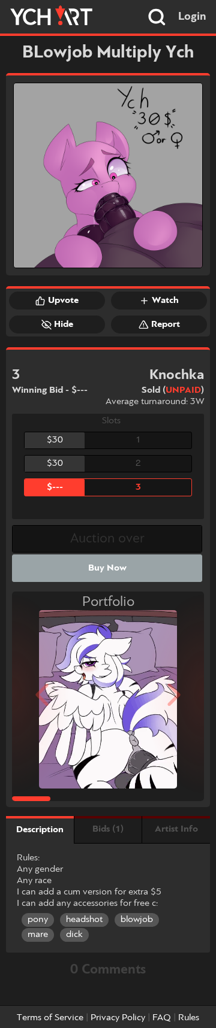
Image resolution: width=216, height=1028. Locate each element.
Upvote (63, 300)
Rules (188, 1018)
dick (74, 934)
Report (165, 324)
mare (38, 934)
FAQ (161, 1018)
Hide (63, 324)
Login (192, 17)
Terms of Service (50, 1018)
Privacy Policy (118, 1018)
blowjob (137, 919)
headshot (84, 919)
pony (38, 919)
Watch (165, 300)
